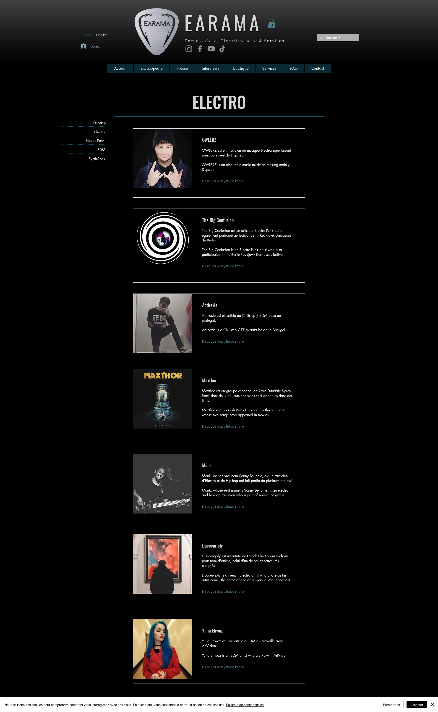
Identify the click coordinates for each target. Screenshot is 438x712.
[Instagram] (188, 48)
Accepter (416, 704)
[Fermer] (432, 704)
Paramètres (391, 704)
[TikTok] (222, 48)
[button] (272, 23)
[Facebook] (200, 48)
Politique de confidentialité (245, 704)
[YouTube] (211, 48)
